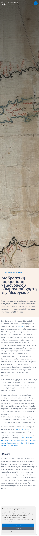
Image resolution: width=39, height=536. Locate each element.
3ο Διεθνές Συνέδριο (23, 429)
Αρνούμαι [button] (18, 528)
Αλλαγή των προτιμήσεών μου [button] (18, 532)
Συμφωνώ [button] (18, 525)
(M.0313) (20, 326)
